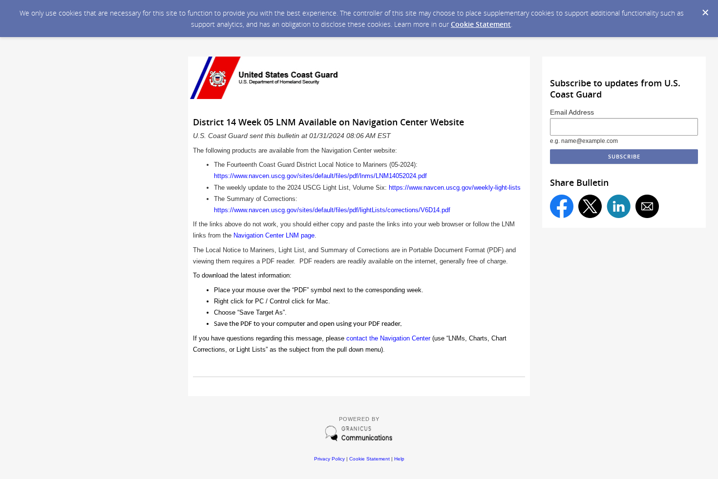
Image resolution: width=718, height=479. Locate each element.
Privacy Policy (329, 458)
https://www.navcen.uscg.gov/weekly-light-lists (455, 187)
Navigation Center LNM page (274, 235)
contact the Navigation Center (388, 338)
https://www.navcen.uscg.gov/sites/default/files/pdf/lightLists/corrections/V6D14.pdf (332, 210)
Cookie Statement (481, 24)
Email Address (572, 112)
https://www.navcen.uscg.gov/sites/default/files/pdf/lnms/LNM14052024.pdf (320, 176)
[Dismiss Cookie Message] (705, 12)
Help (399, 458)
